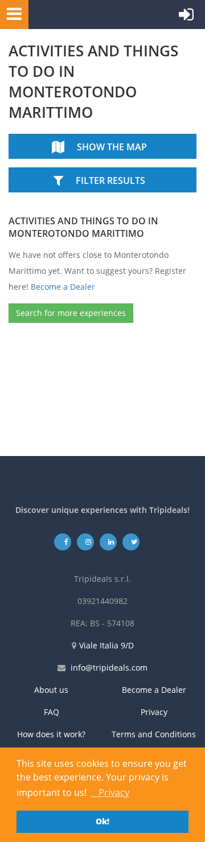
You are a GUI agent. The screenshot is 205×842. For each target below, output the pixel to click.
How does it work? (51, 734)
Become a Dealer (63, 286)
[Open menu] (11, 13)
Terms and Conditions (154, 734)
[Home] (82, 14)
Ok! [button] (102, 821)
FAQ (51, 712)
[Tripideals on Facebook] (63, 542)
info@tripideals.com (109, 667)
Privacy (154, 712)
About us (51, 689)
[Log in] (186, 17)
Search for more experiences (71, 312)
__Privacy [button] (110, 792)
